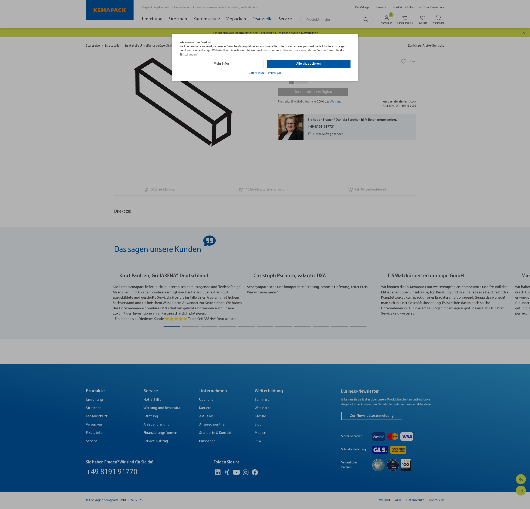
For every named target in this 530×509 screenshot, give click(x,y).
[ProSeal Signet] (15, 495)
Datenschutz (257, 73)
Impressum (275, 73)
